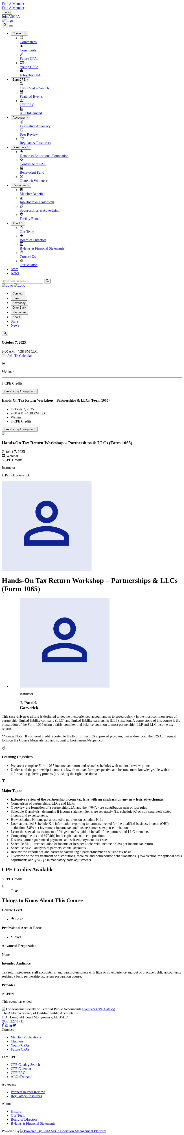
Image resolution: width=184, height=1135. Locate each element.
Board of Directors (33, 240)
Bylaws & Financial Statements (42, 248)
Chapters (17, 1041)
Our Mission (28, 265)
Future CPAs (29, 58)
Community (28, 50)
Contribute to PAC (33, 164)
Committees (28, 42)
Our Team (27, 232)
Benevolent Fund (32, 172)
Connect (18, 33)
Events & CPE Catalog (98, 1009)
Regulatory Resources (35, 143)
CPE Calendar (21, 1069)
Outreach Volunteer (33, 181)
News (15, 273)
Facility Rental (30, 219)
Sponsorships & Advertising (39, 210)
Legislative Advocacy (35, 126)
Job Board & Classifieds (37, 202)
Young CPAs (29, 67)
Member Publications (26, 1037)
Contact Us (28, 257)
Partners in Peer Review (28, 1092)
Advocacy (19, 117)
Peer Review (29, 134)
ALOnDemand (21, 1077)
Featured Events (31, 96)
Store (14, 269)
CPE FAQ (27, 105)
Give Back (20, 147)
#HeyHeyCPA (30, 75)
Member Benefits (32, 194)
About (17, 223)
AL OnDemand (31, 113)
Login (7, 12)
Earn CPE (19, 79)
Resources (20, 185)
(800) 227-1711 (13, 1021)
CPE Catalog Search (34, 88)
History (16, 1111)
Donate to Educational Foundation (44, 156)
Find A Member (13, 4)
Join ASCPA (11, 16)
